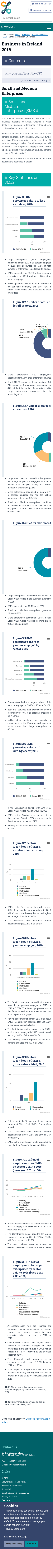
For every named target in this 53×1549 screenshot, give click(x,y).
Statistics (26, 34)
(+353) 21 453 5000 (17, 1461)
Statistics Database (41, 10)
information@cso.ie (17, 1465)
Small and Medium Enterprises (22, 37)
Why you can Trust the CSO (23, 73)
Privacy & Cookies (10, 1497)
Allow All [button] (31, 1543)
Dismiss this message (15, 1536)
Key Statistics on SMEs (22, 179)
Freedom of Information (11, 1485)
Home (17, 34)
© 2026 (5, 1478)
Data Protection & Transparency (15, 1493)
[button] (14, 1529)
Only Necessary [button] (14, 1543)
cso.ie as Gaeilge (42, 4)
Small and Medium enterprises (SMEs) (21, 106)
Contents (17, 61)
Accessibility (7, 1489)
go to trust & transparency (34, 80)
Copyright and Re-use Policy (14, 1482)
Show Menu (8, 26)
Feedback (6, 1500)
